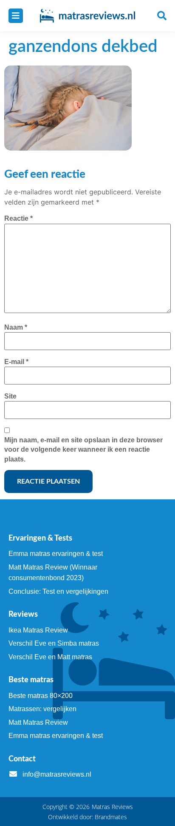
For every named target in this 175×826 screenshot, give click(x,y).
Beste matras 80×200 (40, 695)
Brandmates (111, 817)
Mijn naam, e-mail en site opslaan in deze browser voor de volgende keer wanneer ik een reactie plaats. (83, 449)
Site (10, 396)
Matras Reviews (112, 807)
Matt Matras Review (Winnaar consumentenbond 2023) (52, 573)
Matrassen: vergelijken (42, 708)
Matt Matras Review (38, 722)
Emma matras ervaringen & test (55, 553)
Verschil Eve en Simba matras (53, 643)
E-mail (16, 361)
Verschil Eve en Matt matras (50, 657)
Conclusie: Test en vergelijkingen (58, 591)
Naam (15, 327)
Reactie (18, 218)
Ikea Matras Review (38, 630)
